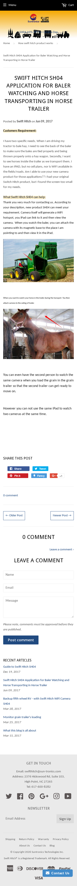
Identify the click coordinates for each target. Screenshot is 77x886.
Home (6, 43)
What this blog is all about (19, 730)
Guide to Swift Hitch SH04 (19, 666)
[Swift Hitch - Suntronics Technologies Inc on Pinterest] (31, 798)
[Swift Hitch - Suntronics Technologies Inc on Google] (44, 798)
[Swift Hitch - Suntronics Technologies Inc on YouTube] (68, 798)
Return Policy (26, 839)
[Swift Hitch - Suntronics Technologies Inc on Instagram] (56, 798)
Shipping (10, 839)
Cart (71, 5)
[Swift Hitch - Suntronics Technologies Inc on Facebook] (20, 798)
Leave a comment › (62, 549)
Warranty (43, 839)
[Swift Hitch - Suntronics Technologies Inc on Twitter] (9, 798)
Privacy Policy (61, 839)
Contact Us (40, 845)
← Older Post (14, 515)
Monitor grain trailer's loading (22, 717)
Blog (52, 845)
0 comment (10, 495)
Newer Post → (62, 515)
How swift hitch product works (35, 43)
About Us (24, 845)
